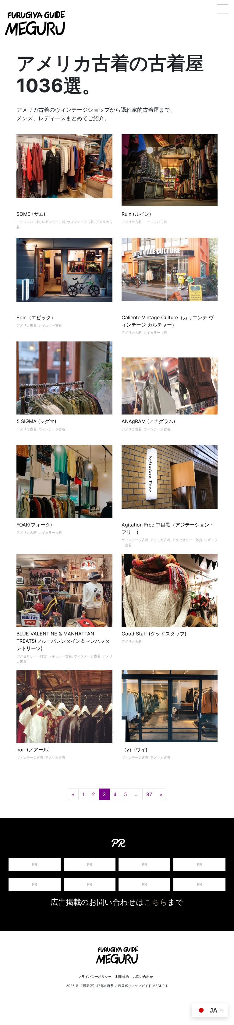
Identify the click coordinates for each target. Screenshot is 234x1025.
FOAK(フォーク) (34, 525)
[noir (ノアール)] (64, 718)
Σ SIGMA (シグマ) (36, 421)
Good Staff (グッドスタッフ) (154, 634)
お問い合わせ (143, 976)
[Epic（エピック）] (64, 273)
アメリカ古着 (132, 222)
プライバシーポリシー (95, 976)
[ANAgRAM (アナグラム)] (170, 389)
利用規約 (122, 976)
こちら (156, 902)
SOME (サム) (30, 214)
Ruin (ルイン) (136, 214)
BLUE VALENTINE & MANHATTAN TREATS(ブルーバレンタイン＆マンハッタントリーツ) (63, 641)
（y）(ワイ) (134, 750)
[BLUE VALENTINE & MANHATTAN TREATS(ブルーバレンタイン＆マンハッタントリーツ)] (64, 602)
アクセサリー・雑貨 (187, 540)
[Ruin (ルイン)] (170, 170)
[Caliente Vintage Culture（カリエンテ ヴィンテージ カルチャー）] (170, 273)
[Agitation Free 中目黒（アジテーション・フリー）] (170, 480)
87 (149, 794)
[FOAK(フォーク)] (64, 488)
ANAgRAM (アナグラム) (148, 421)
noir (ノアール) (33, 750)
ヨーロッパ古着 (28, 222)
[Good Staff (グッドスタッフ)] (170, 611)
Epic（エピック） (36, 317)
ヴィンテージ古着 (80, 222)
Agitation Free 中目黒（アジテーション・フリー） (168, 528)
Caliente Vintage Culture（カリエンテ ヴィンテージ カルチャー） (168, 321)
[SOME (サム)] (64, 169)
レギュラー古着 (53, 222)
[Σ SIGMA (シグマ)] (64, 389)
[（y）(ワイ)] (170, 706)
